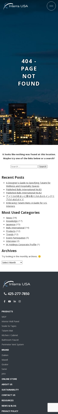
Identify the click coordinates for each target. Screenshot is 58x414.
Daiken (5, 355)
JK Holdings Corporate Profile (21, 244)
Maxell (5, 359)
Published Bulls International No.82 (24, 192)
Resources (8, 400)
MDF (4, 316)
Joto (4, 373)
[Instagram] (20, 301)
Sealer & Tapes (9, 326)
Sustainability (10, 389)
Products (10, 231)
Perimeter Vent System (13, 344)
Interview (11, 241)
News (9, 217)
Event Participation (15, 237)
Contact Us (8, 395)
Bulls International (15, 227)
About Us (7, 384)
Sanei (4, 369)
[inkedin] (15, 301)
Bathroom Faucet (10, 339)
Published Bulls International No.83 (24, 189)
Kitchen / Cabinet (10, 335)
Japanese (10, 224)
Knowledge (12, 220)
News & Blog (9, 405)
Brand (5, 349)
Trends (10, 234)
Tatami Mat (7, 330)
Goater (5, 364)
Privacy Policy (10, 411)
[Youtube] (9, 301)
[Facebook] (4, 301)
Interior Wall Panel (10, 321)
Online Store (9, 379)
